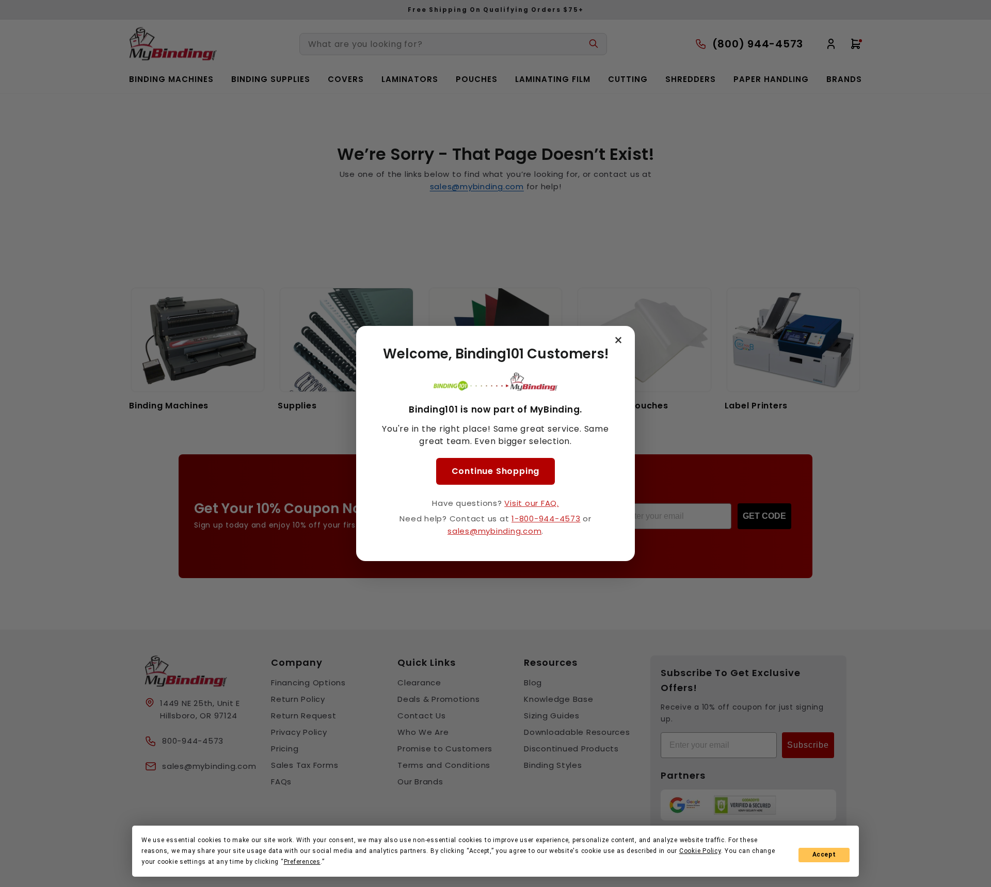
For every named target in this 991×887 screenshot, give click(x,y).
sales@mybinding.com (494, 530)
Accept (824, 854)
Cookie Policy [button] (700, 851)
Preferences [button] (302, 861)
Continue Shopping (496, 471)
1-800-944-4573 (546, 518)
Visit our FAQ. (531, 503)
